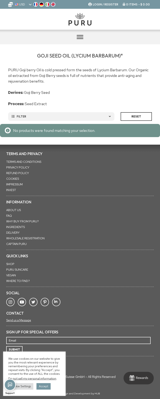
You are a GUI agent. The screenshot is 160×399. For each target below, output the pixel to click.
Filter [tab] (21, 116)
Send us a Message (18, 320)
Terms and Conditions (23, 162)
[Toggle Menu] (80, 37)
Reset (136, 116)
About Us (13, 210)
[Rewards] (139, 378)
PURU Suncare (17, 270)
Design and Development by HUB (80, 393)
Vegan (11, 275)
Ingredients (15, 227)
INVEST (11, 190)
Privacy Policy (17, 167)
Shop (10, 264)
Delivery (13, 233)
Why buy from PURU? (22, 221)
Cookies (12, 179)
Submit (14, 349)
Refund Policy (17, 173)
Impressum (14, 184)
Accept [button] (43, 386)
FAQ (9, 216)
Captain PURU (16, 244)
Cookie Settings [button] (21, 386)
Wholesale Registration (25, 238)
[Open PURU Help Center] (10, 385)
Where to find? (18, 281)
